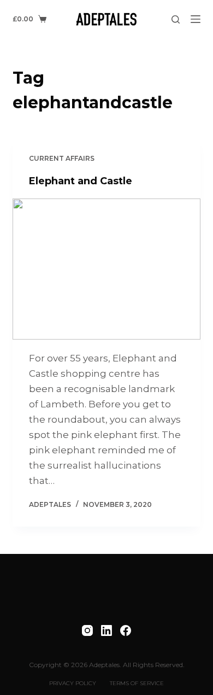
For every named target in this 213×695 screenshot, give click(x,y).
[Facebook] (125, 630)
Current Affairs (61, 158)
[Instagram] (87, 630)
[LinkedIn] (106, 630)
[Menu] (195, 19)
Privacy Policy (72, 683)
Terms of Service (137, 683)
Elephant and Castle (80, 181)
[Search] (175, 19)
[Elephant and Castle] (106, 268)
